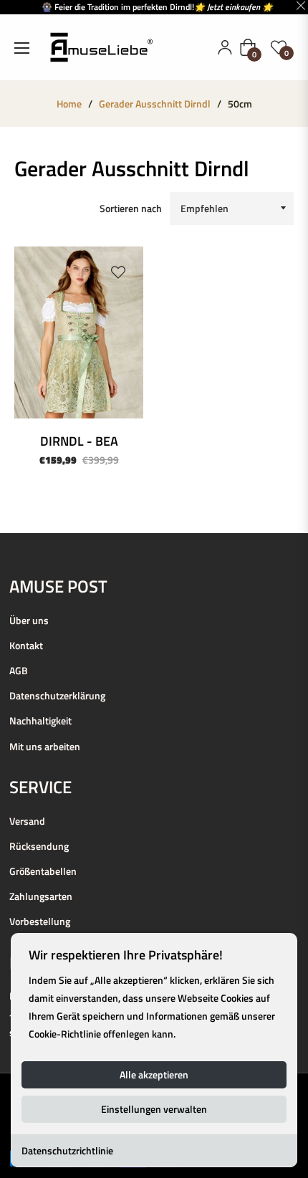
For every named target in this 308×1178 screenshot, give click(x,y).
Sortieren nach (131, 208)
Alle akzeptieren (154, 1074)
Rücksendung (39, 845)
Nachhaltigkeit (40, 720)
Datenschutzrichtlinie (67, 1150)
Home (69, 104)
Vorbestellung (39, 921)
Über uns (29, 620)
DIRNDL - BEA (79, 441)
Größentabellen (43, 870)
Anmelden (225, 47)
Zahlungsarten (40, 896)
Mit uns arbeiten (44, 746)
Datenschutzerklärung (57, 695)
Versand (27, 820)
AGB (18, 670)
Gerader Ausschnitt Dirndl (155, 104)
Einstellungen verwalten (154, 1108)
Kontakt (26, 645)
